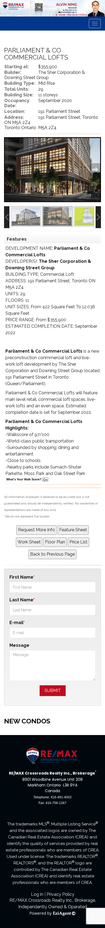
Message (19, 645)
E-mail (16, 622)
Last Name (21, 599)
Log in (37, 894)
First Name (21, 577)
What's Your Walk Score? (24, 479)
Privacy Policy (60, 894)
